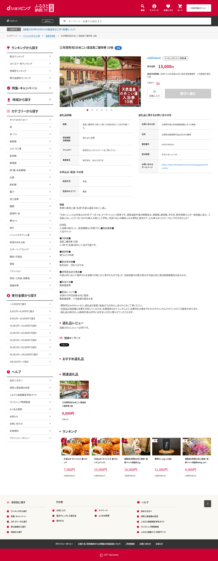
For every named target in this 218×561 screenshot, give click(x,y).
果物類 (13, 141)
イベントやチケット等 (31, 35)
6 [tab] (111, 110)
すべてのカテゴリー (19, 119)
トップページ (12, 35)
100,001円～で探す (19, 361)
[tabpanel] (100, 81)
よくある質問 (16, 409)
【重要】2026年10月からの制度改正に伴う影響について (49, 29)
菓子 (12, 191)
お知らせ (14, 416)
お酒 (12, 177)
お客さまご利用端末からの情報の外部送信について (99, 543)
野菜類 (13, 162)
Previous (62, 82)
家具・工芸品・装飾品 (20, 278)
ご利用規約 (130, 543)
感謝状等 (14, 285)
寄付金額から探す (18, 526)
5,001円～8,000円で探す (22, 311)
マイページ (154, 10)
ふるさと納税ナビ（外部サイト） (153, 532)
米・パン (13, 134)
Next (138, 82)
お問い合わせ (16, 423)
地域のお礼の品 (17, 242)
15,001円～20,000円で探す (23, 332)
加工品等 (14, 198)
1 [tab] (87, 110)
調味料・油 (15, 213)
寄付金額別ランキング (20, 78)
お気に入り (168, 10)
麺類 (12, 206)
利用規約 (14, 430)
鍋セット (14, 220)
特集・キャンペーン (24, 88)
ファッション (15, 270)
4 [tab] (102, 110)
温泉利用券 (50, 35)
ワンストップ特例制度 (20, 402)
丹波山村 (64, 345)
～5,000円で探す (18, 304)
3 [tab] (97, 110)
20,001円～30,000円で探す (23, 340)
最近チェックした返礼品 (66, 515)
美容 (12, 263)
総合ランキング (17, 56)
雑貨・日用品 (16, 256)
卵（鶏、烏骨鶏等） (18, 170)
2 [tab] (92, 110)
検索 (143, 10)
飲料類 (13, 184)
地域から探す (21, 99)
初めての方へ (16, 380)
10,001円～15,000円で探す (23, 325)
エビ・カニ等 (15, 148)
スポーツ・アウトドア (19, 249)
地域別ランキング (18, 70)
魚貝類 (13, 155)
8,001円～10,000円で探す (23, 318)
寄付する (60, 520)
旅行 (12, 227)
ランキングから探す (19, 511)
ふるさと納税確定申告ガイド (23, 394)
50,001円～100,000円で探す (24, 354)
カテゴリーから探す (19, 521)
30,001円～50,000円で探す (23, 347)
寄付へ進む (188, 93)
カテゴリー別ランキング (21, 63)
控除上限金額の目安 (20, 387)
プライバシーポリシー (20, 438)
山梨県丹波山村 (154, 57)
